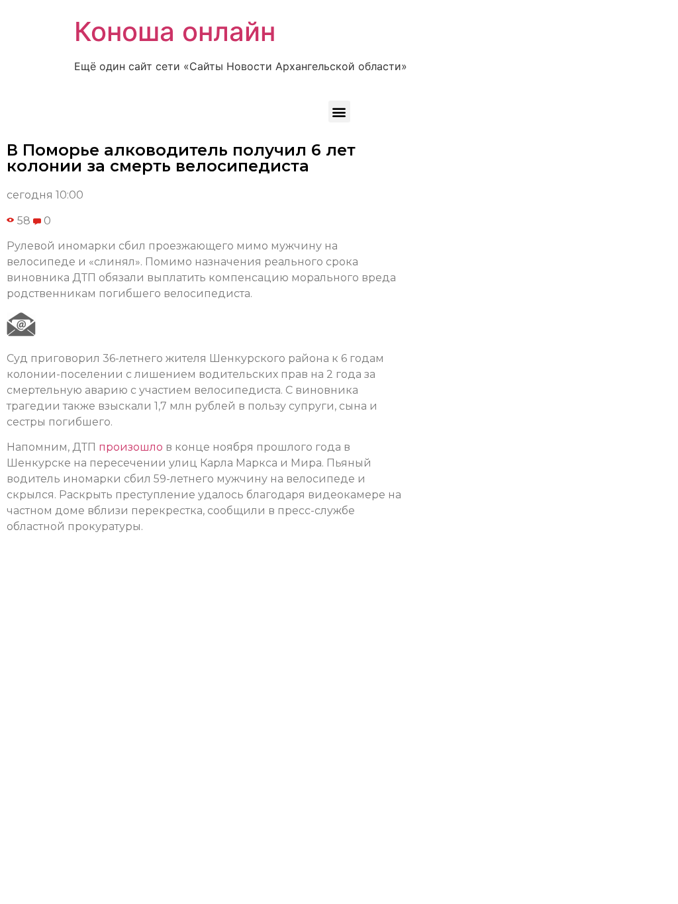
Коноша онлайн (174, 31)
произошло (131, 447)
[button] (339, 111)
